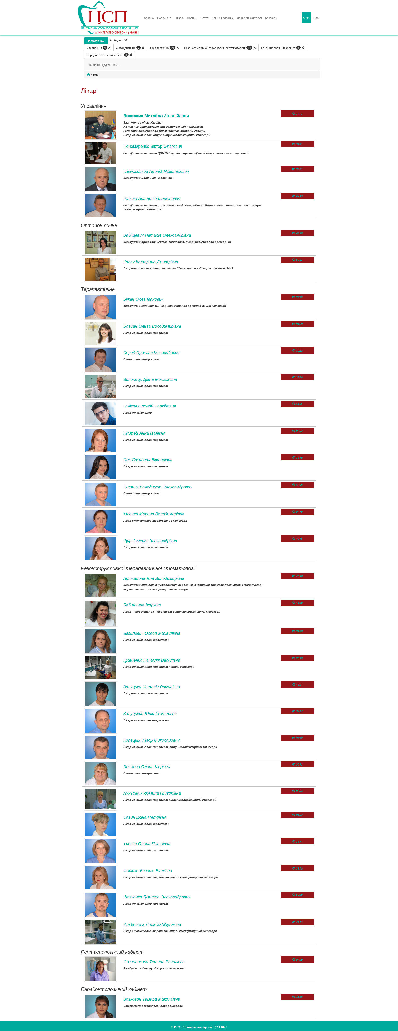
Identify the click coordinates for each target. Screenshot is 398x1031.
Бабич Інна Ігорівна (142, 605)
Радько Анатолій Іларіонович (151, 198)
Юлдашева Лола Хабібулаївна (152, 924)
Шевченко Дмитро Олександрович (156, 897)
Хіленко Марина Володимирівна (153, 514)
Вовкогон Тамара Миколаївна (151, 999)
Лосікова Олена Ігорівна (146, 766)
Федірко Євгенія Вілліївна (147, 870)
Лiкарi (180, 18)
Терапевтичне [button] (162, 48)
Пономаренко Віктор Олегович (152, 146)
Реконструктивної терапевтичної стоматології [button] (217, 48)
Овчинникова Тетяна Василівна (154, 961)
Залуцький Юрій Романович (150, 713)
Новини (192, 18)
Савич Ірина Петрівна (144, 817)
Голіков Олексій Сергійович (149, 406)
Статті (204, 18)
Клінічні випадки (223, 18)
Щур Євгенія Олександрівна (150, 541)
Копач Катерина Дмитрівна (150, 262)
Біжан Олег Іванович (143, 299)
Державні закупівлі (249, 18)
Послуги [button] (162, 18)
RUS (316, 18)
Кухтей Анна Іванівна (144, 433)
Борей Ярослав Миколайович (151, 352)
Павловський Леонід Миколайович (156, 171)
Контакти (271, 18)
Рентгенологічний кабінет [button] (280, 48)
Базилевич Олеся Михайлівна (151, 633)
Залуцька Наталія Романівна (151, 686)
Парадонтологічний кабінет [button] (106, 55)
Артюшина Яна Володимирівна (153, 578)
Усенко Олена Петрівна (146, 843)
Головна (148, 18)
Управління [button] (96, 48)
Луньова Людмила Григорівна (152, 793)
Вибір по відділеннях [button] (103, 65)
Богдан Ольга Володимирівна (152, 326)
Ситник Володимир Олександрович (157, 487)
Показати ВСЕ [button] (96, 41)
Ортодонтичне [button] (127, 48)
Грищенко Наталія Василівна (151, 660)
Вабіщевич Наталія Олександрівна (157, 235)
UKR (306, 18)
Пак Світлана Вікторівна (147, 459)
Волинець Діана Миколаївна (150, 379)
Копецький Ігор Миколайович (151, 740)
